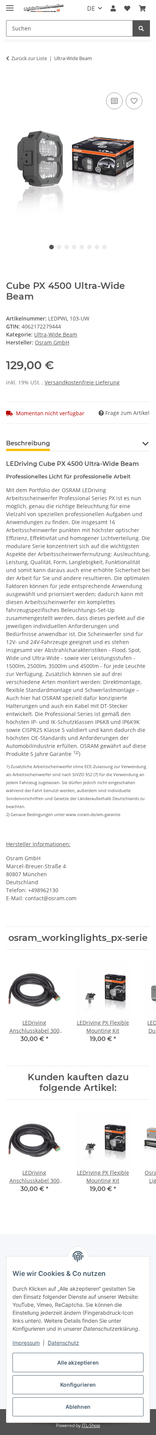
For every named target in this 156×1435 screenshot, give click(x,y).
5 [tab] (82, 247)
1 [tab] (51, 247)
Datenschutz (63, 1342)
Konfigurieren (78, 1384)
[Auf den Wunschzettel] (134, 100)
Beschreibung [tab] (28, 443)
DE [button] (91, 8)
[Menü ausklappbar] (10, 5)
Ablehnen (78, 1406)
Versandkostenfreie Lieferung (82, 382)
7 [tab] (97, 247)
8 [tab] (104, 247)
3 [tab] (66, 247)
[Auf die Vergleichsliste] (114, 100)
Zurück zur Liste (29, 58)
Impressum (26, 1342)
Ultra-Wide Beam (55, 334)
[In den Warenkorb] (12, 82)
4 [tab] (74, 247)
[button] (113, 8)
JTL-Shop (91, 1425)
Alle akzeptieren (78, 1362)
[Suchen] (141, 28)
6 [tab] (89, 247)
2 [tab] (59, 247)
